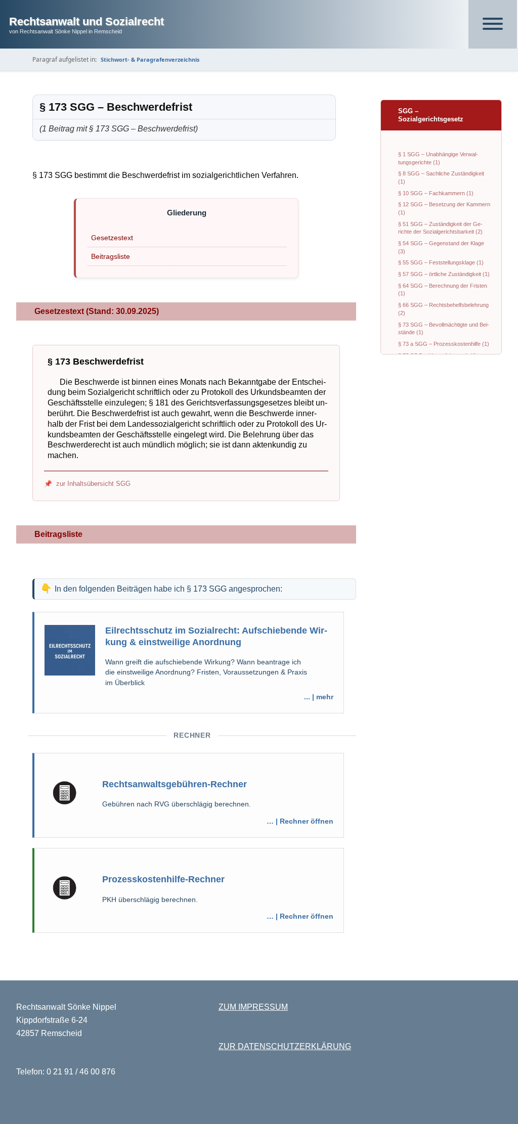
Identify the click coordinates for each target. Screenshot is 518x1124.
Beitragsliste (110, 256)
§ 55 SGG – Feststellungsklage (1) (441, 262)
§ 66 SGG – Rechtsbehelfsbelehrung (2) (443, 309)
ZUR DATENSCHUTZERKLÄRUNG (285, 1046)
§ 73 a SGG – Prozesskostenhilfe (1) (443, 344)
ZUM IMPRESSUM (253, 1007)
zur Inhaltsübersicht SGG (93, 483)
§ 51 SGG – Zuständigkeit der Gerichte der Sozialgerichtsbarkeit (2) (440, 228)
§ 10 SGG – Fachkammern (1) (435, 193)
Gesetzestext (112, 238)
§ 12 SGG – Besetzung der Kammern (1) (444, 208)
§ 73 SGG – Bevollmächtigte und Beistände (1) (443, 329)
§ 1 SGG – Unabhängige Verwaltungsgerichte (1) (438, 158)
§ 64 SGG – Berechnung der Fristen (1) (442, 290)
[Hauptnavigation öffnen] (492, 24)
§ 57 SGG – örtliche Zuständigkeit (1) (444, 274)
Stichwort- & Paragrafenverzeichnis (150, 59)
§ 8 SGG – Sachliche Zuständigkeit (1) (441, 177)
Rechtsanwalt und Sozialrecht (86, 21)
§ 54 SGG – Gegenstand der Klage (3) (441, 247)
